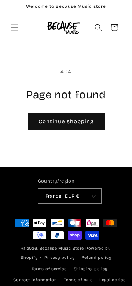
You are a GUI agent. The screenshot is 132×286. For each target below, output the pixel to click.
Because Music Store (62, 248)
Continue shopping (66, 121)
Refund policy (96, 257)
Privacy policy (59, 257)
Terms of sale (78, 280)
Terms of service (49, 269)
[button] (15, 27)
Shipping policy (91, 269)
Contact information (35, 280)
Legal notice (112, 280)
